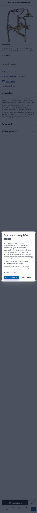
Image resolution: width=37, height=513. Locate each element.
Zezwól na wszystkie (11, 277)
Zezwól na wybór (27, 277)
